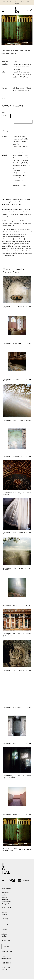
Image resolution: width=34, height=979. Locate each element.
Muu (14, 91)
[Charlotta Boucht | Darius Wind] (17, 514)
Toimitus (4, 895)
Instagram (4, 912)
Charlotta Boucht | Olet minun (9, 671)
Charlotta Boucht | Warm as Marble (12, 456)
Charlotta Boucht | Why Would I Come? (11, 380)
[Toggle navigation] (3, 10)
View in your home (8, 131)
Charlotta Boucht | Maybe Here (11, 814)
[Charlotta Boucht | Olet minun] (17, 653)
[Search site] (28, 11)
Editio (28, 88)
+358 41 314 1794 (7, 963)
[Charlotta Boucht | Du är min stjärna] (17, 475)
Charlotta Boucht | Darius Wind (9, 533)
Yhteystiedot (5, 892)
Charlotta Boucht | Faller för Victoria (9, 568)
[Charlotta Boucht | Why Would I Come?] (17, 361)
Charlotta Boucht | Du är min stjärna (9, 493)
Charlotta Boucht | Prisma (9, 420)
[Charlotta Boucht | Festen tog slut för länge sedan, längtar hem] (17, 760)
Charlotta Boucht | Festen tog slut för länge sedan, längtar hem (9, 777)
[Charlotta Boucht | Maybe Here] (17, 796)
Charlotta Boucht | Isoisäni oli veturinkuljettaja (10, 849)
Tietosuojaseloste (6, 901)
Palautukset (5, 897)
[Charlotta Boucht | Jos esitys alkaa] (17, 690)
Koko (3, 112)
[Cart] (31, 10)
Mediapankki (5, 904)
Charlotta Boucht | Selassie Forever (12, 343)
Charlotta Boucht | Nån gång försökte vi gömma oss (9, 635)
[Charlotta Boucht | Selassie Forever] (17, 326)
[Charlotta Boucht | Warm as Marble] (17, 438)
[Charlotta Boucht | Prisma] (17, 400)
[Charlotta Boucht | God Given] (17, 587)
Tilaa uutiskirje (7, 925)
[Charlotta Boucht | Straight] (17, 725)
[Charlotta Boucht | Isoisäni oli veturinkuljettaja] (17, 832)
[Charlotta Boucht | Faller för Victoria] (17, 551)
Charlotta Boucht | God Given (11, 605)
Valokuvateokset (23, 91)
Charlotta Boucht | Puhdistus (8, 307)
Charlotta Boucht (18, 88)
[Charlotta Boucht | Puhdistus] (17, 289)
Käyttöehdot (5, 899)
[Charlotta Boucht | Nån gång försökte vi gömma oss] (17, 620)
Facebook (4, 914)
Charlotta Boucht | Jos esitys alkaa (12, 707)
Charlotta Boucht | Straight (10, 743)
